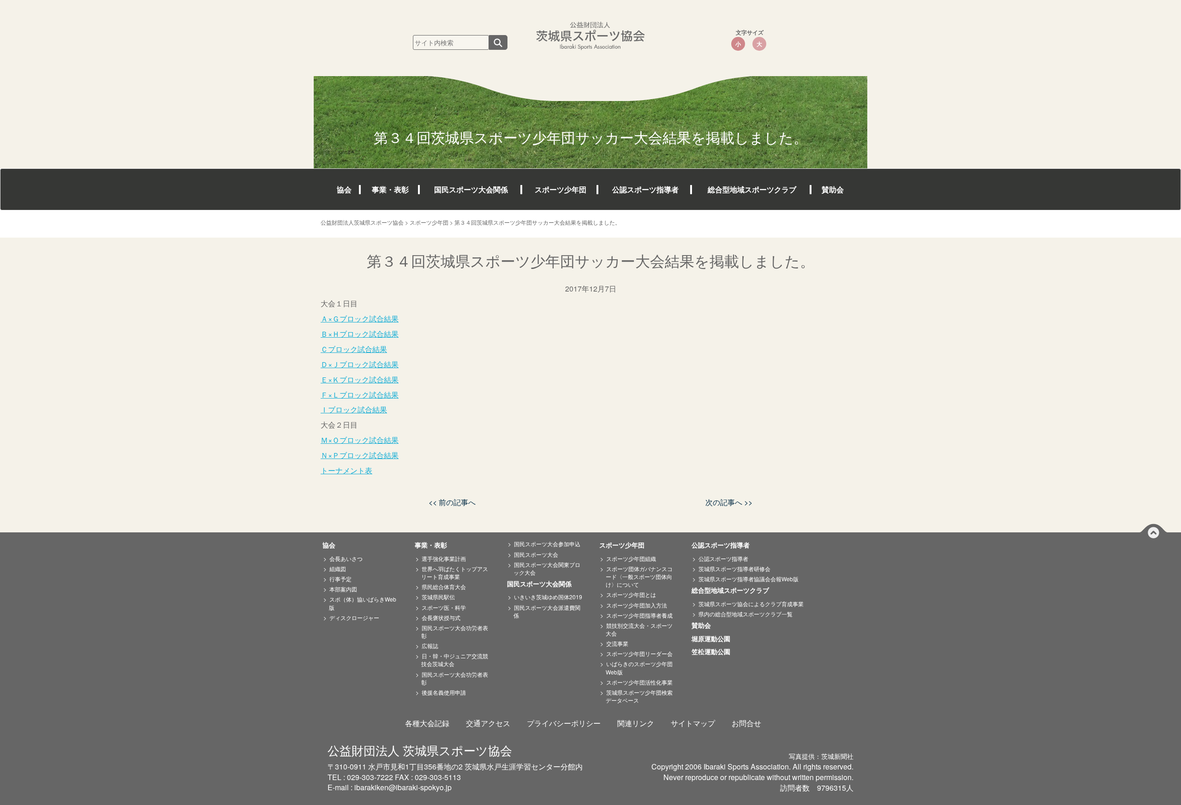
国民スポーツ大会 (536, 554)
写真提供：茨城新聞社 (821, 756)
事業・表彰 (390, 189)
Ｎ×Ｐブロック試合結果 (360, 455)
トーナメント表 (346, 470)
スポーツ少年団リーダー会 (639, 653)
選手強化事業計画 (444, 558)
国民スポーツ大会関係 (471, 189)
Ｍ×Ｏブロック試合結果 (360, 440)
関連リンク (635, 723)
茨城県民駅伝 (438, 597)
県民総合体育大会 (444, 586)
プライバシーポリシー (564, 723)
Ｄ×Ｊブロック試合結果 (360, 364)
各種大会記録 (427, 723)
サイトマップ (693, 723)
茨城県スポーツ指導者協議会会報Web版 (748, 579)
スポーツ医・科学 (444, 607)
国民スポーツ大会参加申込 (547, 544)
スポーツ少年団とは (631, 594)
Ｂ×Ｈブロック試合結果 (360, 333)
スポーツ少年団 (560, 189)
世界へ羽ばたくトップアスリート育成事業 (454, 572)
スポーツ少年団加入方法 (636, 605)
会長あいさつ (346, 558)
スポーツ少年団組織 (631, 558)
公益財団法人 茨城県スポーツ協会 (420, 749)
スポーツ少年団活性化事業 (639, 682)
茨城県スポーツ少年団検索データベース (639, 696)
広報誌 (430, 646)
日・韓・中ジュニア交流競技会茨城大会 (454, 660)
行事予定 (340, 579)
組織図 (337, 568)
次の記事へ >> (728, 502)
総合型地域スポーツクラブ (752, 189)
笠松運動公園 (714, 652)
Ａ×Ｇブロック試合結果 (360, 318)
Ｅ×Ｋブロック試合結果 (360, 379)
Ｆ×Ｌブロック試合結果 (360, 394)
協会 (344, 189)
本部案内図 (343, 589)
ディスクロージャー (354, 617)
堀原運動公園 (714, 639)
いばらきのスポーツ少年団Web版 (639, 667)
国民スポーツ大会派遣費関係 (546, 611)
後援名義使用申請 (444, 692)
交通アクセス (488, 723)
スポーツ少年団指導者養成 (639, 615)
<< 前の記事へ (452, 502)
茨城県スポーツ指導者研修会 (734, 568)
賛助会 (833, 189)
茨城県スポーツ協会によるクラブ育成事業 (751, 604)
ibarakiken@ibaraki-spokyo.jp (403, 787)
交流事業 (617, 643)
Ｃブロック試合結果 (354, 349)
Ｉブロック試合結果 (354, 409)
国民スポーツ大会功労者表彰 (454, 631)
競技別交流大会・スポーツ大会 (639, 629)
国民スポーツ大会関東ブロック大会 (546, 568)
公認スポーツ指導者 (645, 189)
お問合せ (746, 723)
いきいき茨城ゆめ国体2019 (548, 597)
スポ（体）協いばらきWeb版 (362, 603)
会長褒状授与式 (441, 617)
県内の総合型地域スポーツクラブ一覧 (745, 614)
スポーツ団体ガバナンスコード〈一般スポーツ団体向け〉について (639, 576)
